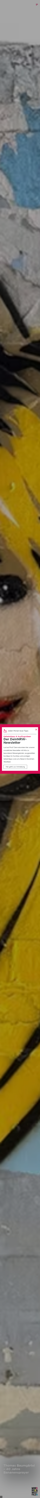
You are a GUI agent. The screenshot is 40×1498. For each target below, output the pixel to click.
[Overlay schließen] (36, 729)
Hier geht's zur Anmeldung (15, 767)
